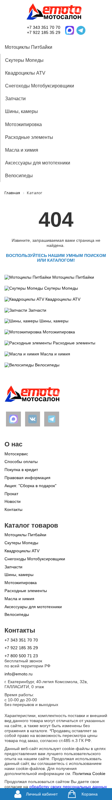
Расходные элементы (29, 137)
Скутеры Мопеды (24, 60)
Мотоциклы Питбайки (28, 47)
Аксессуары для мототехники (37, 162)
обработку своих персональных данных (68, 786)
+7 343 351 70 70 (43, 27)
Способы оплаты (21, 461)
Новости (12, 501)
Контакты (13, 509)
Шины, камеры (21, 111)
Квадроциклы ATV (25, 73)
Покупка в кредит (21, 469)
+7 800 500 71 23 (21, 655)
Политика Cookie (89, 773)
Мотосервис (16, 453)
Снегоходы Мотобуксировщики (39, 85)
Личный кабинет (41, 794)
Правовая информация (27, 477)
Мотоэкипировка (23, 124)
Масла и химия (21, 150)
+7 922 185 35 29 (43, 32)
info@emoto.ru (18, 674)
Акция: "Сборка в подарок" (30, 485)
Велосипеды (19, 175)
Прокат (11, 493)
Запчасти (15, 98)
